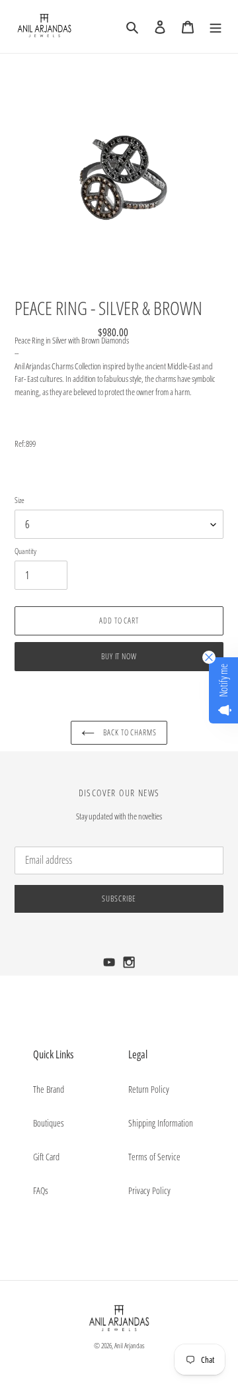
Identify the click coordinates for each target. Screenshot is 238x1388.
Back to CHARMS (129, 732)
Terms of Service (154, 1156)
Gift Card (46, 1156)
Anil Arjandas (129, 1345)
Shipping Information (160, 1123)
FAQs (40, 1190)
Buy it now (119, 656)
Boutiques (48, 1123)
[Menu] (215, 26)
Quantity (25, 551)
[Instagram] (129, 966)
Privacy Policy (149, 1190)
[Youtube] (110, 966)
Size (19, 500)
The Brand (48, 1089)
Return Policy (148, 1089)
